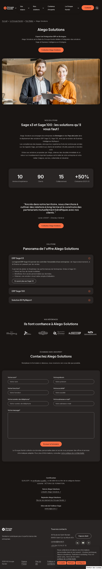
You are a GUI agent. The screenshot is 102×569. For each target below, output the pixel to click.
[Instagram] (89, 543)
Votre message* (14, 410)
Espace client (83, 536)
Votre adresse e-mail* (61, 399)
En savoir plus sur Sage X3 (24, 281)
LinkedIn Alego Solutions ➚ (51, 492)
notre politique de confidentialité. (72, 453)
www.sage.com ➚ (51, 509)
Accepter (61, 563)
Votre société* (59, 388)
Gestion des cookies (94, 568)
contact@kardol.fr (57, 542)
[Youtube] (83, 543)
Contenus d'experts (51, 8)
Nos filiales (29, 21)
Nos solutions (36, 8)
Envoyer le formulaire (51, 444)
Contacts (88, 8)
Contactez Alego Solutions (51, 50)
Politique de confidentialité (52, 562)
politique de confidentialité (66, 559)
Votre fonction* (14, 388)
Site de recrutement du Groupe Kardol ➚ (51, 500)
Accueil (4, 21)
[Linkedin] (77, 543)
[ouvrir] (97, 8)
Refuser (71, 563)
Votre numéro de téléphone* (19, 399)
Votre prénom (58, 377)
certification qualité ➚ (40, 481)
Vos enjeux (22, 8)
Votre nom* (12, 377)
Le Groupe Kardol (69, 8)
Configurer (81, 563)
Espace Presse (24, 562)
